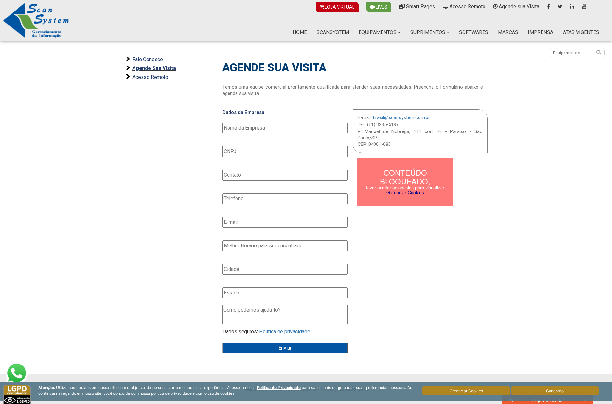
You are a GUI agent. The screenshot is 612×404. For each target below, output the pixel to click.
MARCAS (508, 32)
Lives (381, 7)
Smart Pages (420, 7)
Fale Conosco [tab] (147, 59)
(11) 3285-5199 (383, 124)
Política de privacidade (284, 332)
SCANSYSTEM (333, 32)
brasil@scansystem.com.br (401, 117)
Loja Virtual (339, 7)
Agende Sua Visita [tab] (154, 68)
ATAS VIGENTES (581, 32)
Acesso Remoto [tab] (150, 77)
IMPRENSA (540, 32)
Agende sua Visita (518, 7)
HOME (300, 32)
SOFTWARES (473, 32)
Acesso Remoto (466, 7)
